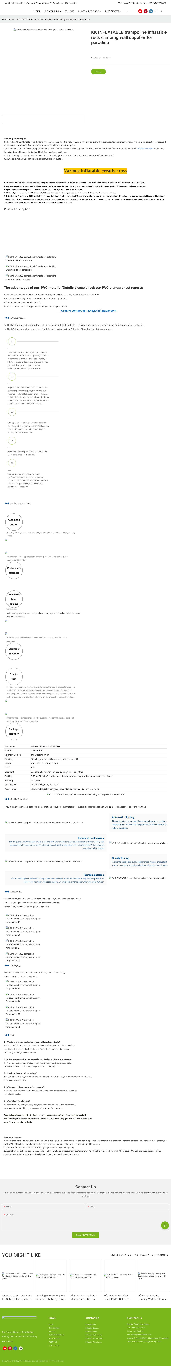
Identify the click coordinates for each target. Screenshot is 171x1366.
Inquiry (98, 72)
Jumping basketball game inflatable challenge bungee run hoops (51, 1297)
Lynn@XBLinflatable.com (133, 3)
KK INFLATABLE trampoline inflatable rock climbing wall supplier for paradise (53, 19)
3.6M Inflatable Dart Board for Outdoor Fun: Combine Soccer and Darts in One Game (17, 1297)
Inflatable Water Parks (143, 1255)
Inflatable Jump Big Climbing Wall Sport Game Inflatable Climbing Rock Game (152, 1297)
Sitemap (44, 1361)
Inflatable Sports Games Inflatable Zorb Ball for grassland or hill (83, 1297)
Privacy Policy (57, 1361)
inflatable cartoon (145, 148)
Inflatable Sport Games (121, 1255)
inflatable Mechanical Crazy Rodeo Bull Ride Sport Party (116, 1297)
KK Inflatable (8, 19)
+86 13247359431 (157, 3)
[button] (127, 11)
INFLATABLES (162, 1255)
